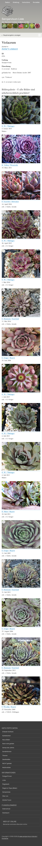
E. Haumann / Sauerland (10, 319)
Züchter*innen (6, 800)
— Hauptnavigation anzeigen (11, 35)
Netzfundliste (6, 767)
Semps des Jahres (8, 747)
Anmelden (36, 2)
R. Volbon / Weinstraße (10, 165)
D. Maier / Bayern (8, 511)
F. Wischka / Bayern (9, 707)
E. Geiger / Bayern (8, 358)
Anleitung (16, 2)
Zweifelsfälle (6, 759)
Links (4, 780)
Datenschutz (6, 809)
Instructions (26, 2)
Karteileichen (6, 736)
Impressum (5, 813)
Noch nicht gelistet (8, 743)
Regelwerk (5, 784)
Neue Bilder (6, 740)
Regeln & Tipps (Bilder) (9, 788)
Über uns (5, 796)
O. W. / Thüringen (8, 126)
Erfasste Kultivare (7, 732)
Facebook (5, 838)
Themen (5, 755)
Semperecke (6, 792)
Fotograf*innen (7, 776)
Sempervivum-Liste (13, 19)
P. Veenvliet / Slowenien (10, 201)
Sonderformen (6, 751)
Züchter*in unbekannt (10, 49)
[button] (21, 123)
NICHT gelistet (7, 763)
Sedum (7, 2)
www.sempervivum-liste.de (28, 836)
